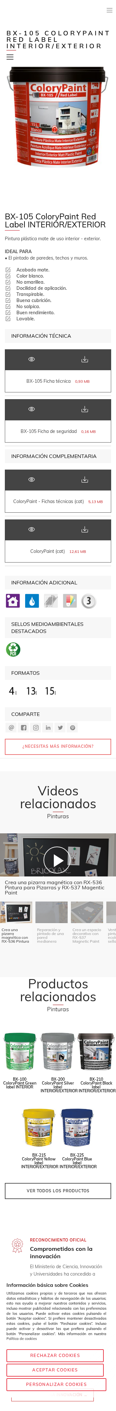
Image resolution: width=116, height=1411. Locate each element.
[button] (10, 57)
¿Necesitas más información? (58, 746)
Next (107, 132)
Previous (9, 132)
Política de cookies (21, 1338)
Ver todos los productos (58, 1190)
